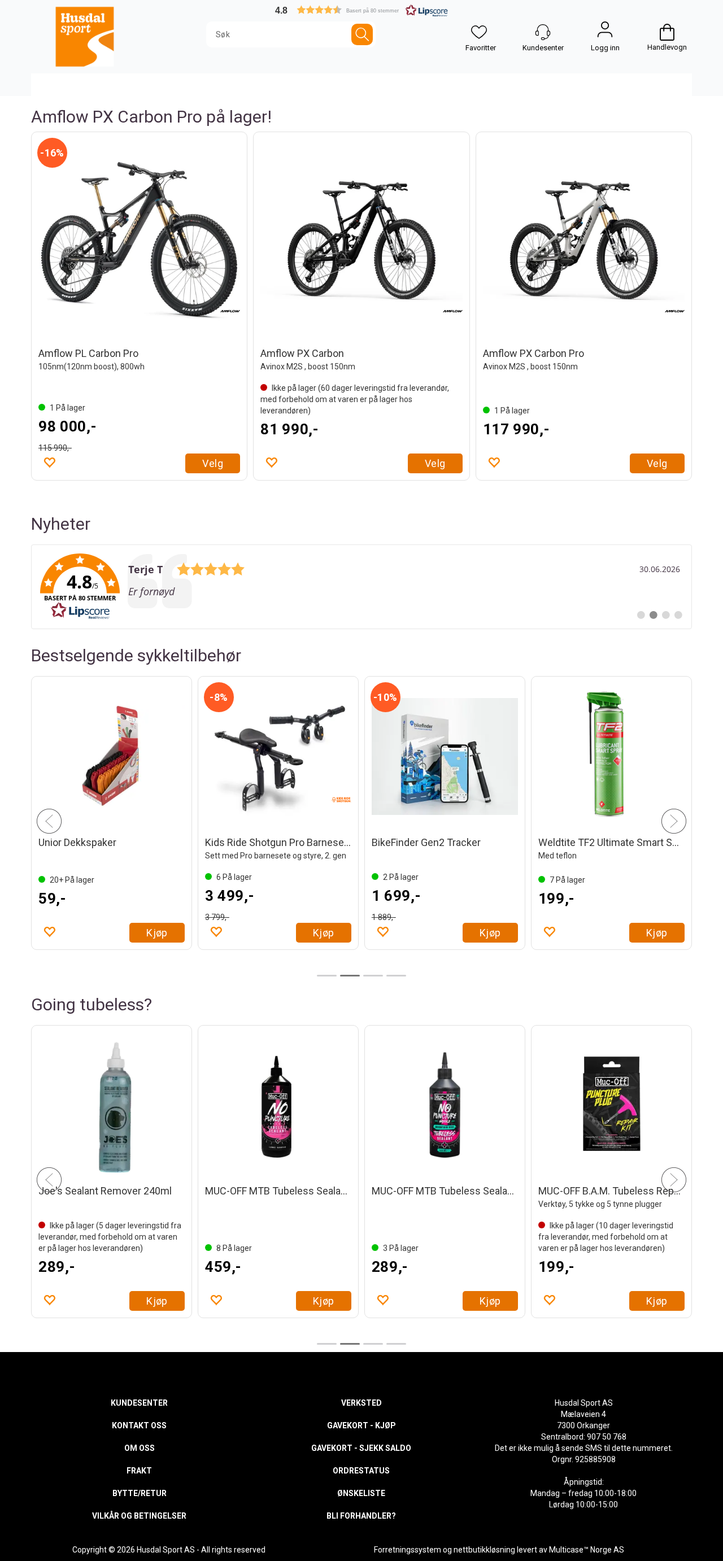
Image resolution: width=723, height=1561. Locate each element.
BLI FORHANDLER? (361, 1515)
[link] (361, 586)
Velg (212, 463)
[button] (361, 10)
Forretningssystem (407, 1549)
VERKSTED (361, 1402)
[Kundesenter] (543, 32)
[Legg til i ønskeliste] (49, 462)
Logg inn (605, 32)
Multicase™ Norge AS (586, 1549)
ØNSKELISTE (361, 1493)
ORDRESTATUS (361, 1470)
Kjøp (157, 933)
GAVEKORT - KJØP (361, 1425)
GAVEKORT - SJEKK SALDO (361, 1448)
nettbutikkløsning (484, 1549)
